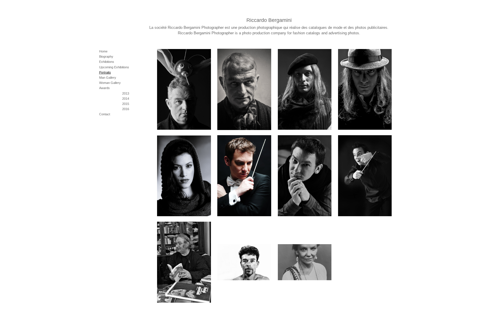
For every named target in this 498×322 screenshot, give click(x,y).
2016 (125, 109)
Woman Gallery (110, 82)
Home (103, 51)
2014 (125, 98)
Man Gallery (107, 77)
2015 (125, 104)
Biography (106, 56)
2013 (125, 93)
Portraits (105, 72)
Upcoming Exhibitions (114, 67)
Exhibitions (106, 61)
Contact (104, 114)
